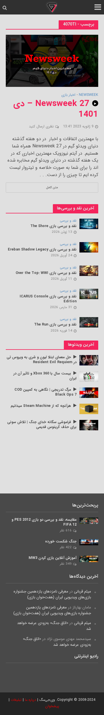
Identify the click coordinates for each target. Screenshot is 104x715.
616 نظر (66, 530)
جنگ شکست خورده (61, 541)
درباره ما (30, 700)
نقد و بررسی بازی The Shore (53, 226)
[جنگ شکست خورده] (88, 542)
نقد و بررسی (68, 221)
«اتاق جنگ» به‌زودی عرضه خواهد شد (54, 626)
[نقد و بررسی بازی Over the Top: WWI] (88, 271)
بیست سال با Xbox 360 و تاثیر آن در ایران (45, 376)
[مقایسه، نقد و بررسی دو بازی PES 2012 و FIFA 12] (88, 520)
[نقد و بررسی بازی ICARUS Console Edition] (88, 294)
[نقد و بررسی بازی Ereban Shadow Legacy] (88, 247)
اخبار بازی (68, 95)
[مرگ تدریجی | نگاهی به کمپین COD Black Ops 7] (88, 392)
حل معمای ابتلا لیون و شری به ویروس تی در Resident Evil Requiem (42, 360)
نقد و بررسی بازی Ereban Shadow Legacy (42, 249)
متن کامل (52, 187)
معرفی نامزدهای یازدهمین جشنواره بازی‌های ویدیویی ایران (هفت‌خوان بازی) (52, 594)
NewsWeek (88, 95)
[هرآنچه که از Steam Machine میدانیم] (88, 409)
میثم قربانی (82, 591)
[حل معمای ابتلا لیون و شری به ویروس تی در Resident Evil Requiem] (88, 360)
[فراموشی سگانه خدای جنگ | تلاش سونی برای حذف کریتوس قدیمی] (88, 425)
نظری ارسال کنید (41, 126)
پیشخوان (52, 706)
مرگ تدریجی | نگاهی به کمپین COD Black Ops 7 (45, 392)
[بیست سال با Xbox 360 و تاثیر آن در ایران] (88, 376)
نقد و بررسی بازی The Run (55, 324)
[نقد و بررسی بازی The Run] (88, 322)
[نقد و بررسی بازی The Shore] (88, 224)
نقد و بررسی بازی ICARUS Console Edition (48, 299)
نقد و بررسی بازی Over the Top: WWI (46, 273)
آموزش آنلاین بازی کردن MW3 (53, 558)
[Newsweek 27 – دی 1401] (52, 60)
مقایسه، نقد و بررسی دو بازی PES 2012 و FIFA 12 (44, 522)
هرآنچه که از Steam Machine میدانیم (41, 406)
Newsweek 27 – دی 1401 (55, 109)
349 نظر (66, 563)
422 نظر (66, 547)
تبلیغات (16, 700)
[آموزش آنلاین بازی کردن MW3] (88, 559)
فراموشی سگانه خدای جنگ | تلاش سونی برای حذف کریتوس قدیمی (42, 425)
